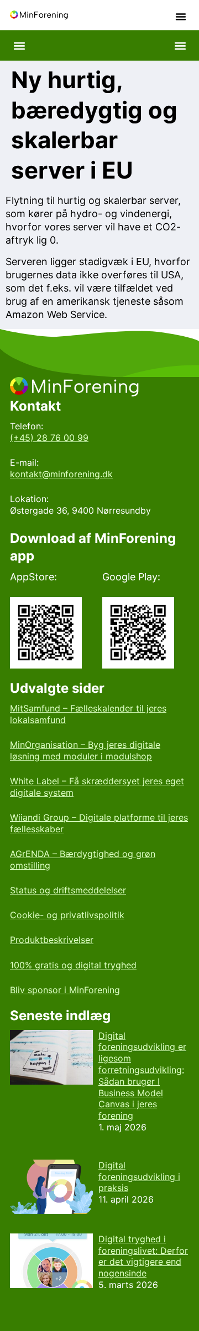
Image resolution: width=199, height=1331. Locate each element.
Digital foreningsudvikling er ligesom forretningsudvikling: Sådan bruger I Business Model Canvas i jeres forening (142, 1076)
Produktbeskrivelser (51, 939)
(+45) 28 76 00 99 (49, 437)
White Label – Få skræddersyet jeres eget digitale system (97, 786)
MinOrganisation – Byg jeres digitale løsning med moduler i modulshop (85, 750)
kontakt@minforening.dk (61, 473)
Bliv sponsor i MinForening (65, 989)
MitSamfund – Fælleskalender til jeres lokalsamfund (88, 714)
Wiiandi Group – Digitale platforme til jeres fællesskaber (99, 823)
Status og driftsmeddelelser (68, 890)
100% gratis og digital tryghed (73, 965)
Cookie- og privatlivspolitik (67, 914)
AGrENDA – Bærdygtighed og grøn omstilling (82, 859)
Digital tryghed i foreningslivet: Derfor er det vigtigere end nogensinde (143, 1256)
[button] (180, 16)
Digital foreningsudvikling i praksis (139, 1177)
